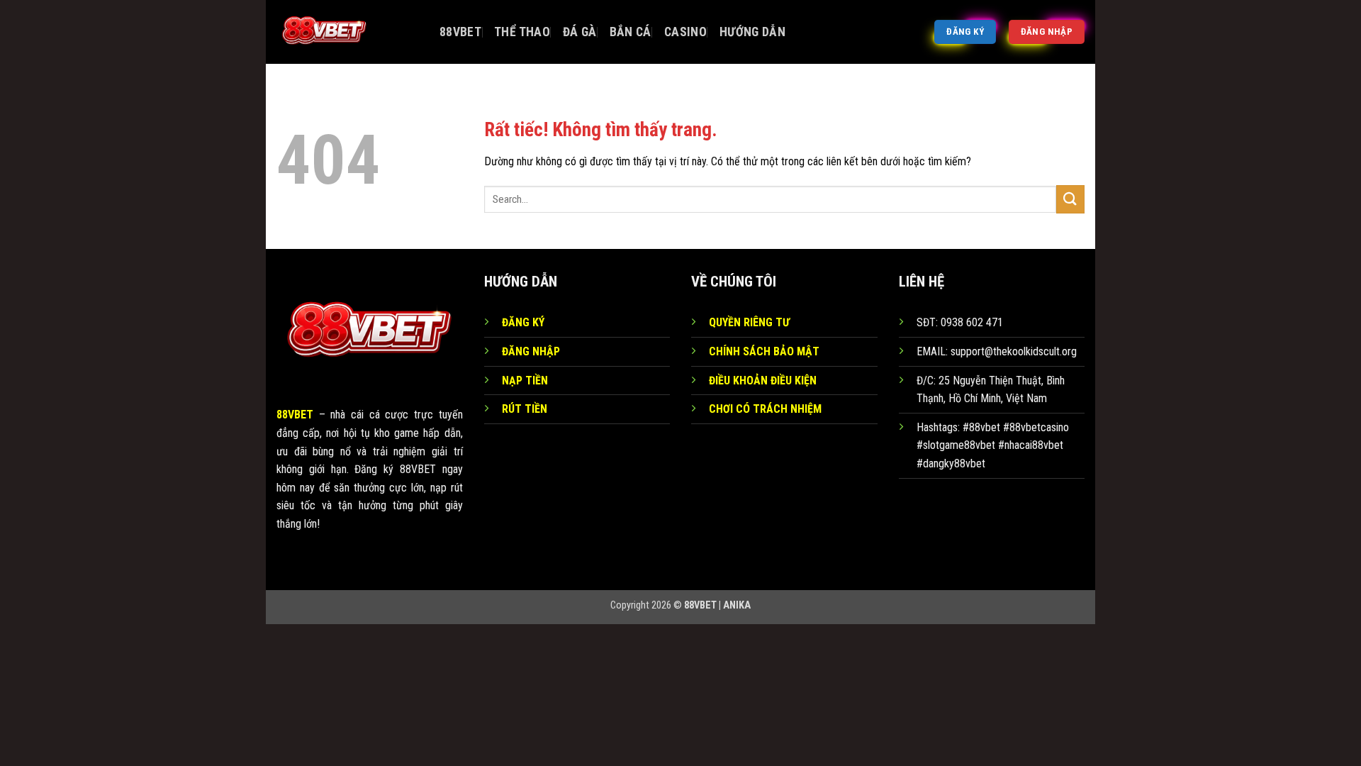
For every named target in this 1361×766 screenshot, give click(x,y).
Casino (685, 32)
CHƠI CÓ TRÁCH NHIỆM (765, 409)
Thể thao (522, 32)
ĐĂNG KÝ (523, 322)
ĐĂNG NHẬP (531, 351)
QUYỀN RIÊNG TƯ (749, 322)
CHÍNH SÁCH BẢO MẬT (764, 351)
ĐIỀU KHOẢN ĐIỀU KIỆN (763, 380)
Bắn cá (630, 32)
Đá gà (580, 32)
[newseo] (347, 32)
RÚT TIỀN (524, 409)
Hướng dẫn (752, 32)
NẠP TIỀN (525, 380)
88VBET (460, 32)
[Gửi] (1070, 199)
